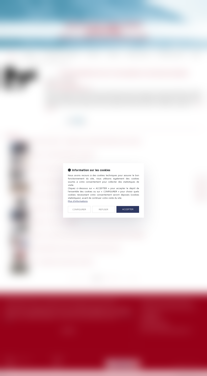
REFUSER (103, 209)
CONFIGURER (79, 209)
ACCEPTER (127, 209)
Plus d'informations (78, 201)
